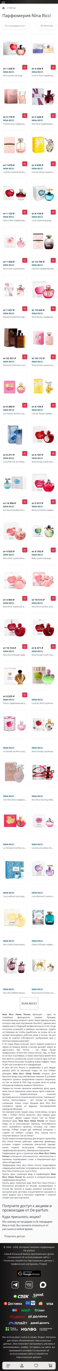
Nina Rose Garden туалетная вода (43, 606)
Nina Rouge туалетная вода (43, 461)
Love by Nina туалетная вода (43, 703)
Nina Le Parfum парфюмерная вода (43, 510)
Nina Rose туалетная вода (14, 606)
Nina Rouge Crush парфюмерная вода (43, 654)
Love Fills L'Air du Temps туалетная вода (14, 461)
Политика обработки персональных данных (28, 1260)
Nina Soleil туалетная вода (14, 944)
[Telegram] (15, 1284)
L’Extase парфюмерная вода (43, 268)
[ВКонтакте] (29, 1284)
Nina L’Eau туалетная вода (14, 268)
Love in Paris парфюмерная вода (43, 75)
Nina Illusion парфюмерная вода (43, 317)
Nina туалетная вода (12, 75)
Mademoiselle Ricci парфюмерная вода (14, 317)
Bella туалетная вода (41, 558)
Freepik (43, 1263)
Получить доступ (14, 1236)
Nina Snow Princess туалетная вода (43, 992)
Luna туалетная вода (41, 220)
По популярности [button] (14, 25)
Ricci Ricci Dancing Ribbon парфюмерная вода (43, 799)
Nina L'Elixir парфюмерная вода (14, 220)
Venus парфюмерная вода (14, 703)
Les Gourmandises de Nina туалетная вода (43, 847)
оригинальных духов (42, 1253)
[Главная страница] (3, 7)
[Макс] (43, 1284)
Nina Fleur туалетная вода (14, 558)
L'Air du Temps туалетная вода (43, 172)
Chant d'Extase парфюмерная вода (43, 944)
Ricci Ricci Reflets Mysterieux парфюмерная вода (14, 992)
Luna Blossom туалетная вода (43, 896)
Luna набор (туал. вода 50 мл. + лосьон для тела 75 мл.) (14, 896)
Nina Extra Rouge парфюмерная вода (14, 654)
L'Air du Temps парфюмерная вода (43, 413)
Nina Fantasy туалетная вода (43, 751)
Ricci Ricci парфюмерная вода (43, 123)
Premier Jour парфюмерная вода (14, 123)
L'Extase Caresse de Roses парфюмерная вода (14, 172)
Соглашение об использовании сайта (28, 1257)
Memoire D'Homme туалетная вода (14, 365)
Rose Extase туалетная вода (43, 365)
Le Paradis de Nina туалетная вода (14, 751)
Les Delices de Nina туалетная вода (14, 413)
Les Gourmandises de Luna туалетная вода (14, 510)
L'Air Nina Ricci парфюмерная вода (14, 799)
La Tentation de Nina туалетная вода (14, 847)
